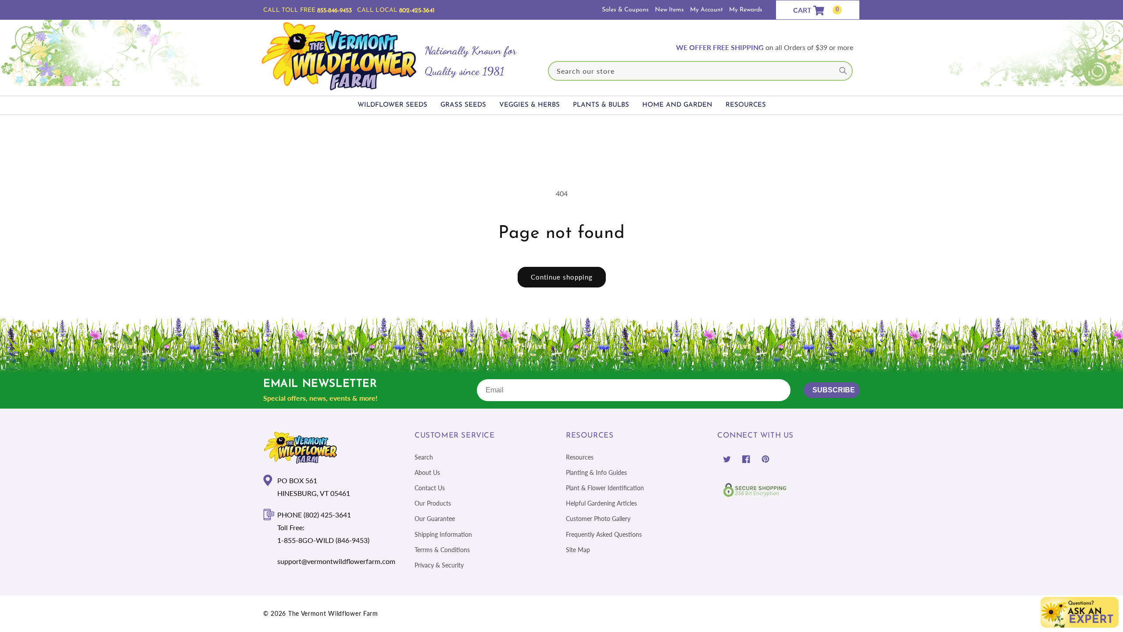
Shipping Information (443, 534)
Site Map (578, 549)
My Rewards (745, 10)
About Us (427, 472)
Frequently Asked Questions (604, 534)
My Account (706, 10)
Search (424, 457)
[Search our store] (843, 70)
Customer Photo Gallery (598, 518)
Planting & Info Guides (596, 472)
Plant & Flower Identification (605, 488)
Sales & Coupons (625, 10)
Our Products (433, 503)
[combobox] (700, 71)
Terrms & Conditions (442, 549)
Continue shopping (562, 277)
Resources (580, 457)
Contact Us (430, 488)
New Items (669, 10)
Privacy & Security (439, 565)
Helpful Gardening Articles (601, 503)
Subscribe (833, 390)
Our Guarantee (435, 518)
